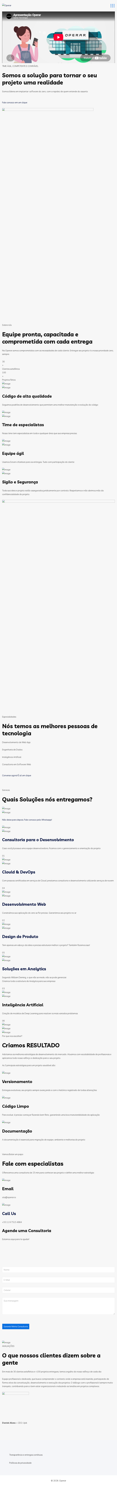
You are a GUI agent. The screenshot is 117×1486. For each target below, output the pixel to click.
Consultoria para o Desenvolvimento (38, 839)
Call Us (9, 1213)
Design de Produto (20, 936)
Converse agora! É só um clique (16, 775)
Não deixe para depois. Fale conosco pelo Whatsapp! (27, 819)
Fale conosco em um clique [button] (14, 102)
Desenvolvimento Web (24, 904)
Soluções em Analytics (24, 968)
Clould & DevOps (18, 871)
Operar (62, 1480)
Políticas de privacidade (20, 1462)
